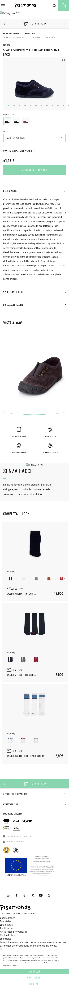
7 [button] (41, 105)
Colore (9, 115)
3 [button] (19, 105)
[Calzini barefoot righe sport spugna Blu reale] (10, 740)
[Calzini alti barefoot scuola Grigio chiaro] (23, 659)
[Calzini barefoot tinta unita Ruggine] (48, 578)
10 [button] (58, 105)
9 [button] (52, 105)
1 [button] (8, 105)
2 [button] (14, 105)
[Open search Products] (54, 5)
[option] (16, 121)
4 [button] (25, 105)
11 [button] (63, 105)
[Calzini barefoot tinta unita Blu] (10, 578)
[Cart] (63, 5)
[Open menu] (3, 5)
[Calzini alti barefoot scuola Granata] (36, 659)
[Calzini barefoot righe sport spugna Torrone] (36, 740)
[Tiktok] (24, 895)
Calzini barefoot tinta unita (21, 594)
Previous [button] (4, 24)
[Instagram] (8, 895)
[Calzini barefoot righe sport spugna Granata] (23, 740)
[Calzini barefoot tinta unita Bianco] (23, 578)
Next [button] (64, 24)
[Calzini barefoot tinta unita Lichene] (36, 578)
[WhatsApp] (49, 895)
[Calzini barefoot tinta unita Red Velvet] (61, 578)
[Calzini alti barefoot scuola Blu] (10, 659)
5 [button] (30, 105)
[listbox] (34, 122)
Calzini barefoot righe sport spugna (25, 756)
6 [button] (36, 105)
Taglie (5, 131)
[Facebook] (16, 895)
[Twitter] (32, 895)
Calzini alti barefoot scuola (21, 675)
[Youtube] (41, 895)
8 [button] (47, 105)
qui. (18, 965)
